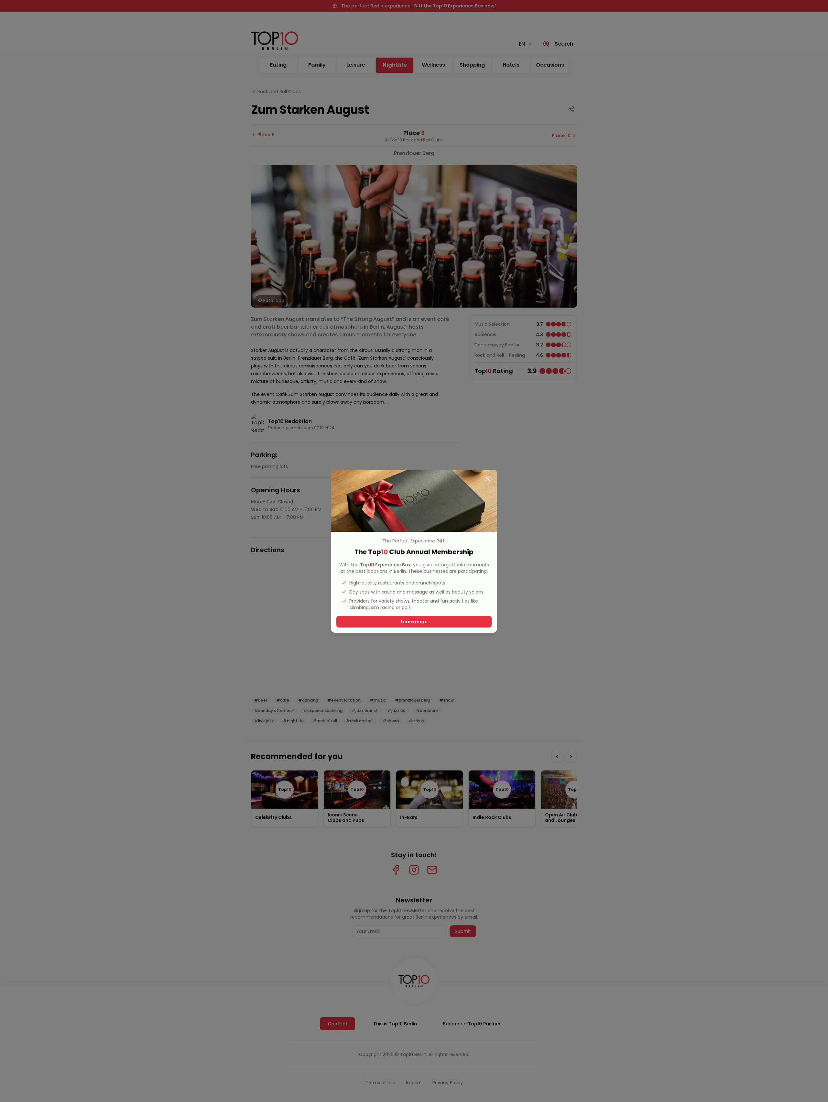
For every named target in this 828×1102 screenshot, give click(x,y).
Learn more (414, 621)
